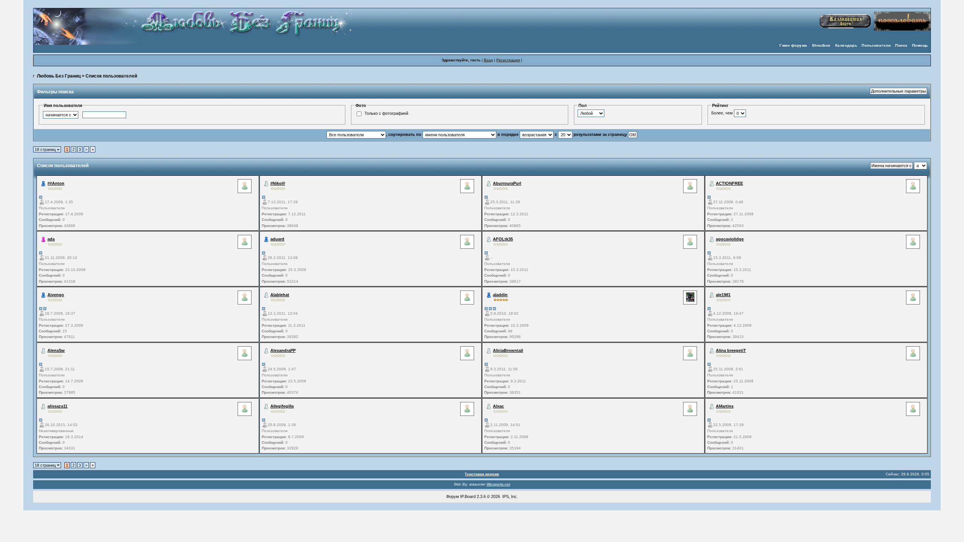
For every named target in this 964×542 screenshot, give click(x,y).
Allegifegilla (282, 406)
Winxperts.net (498, 484)
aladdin (500, 294)
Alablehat (279, 294)
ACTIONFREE (729, 183)
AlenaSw (56, 350)
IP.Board (468, 496)
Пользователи (876, 45)
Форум (452, 496)
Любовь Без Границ (59, 76)
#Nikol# (277, 183)
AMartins (725, 406)
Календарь (846, 45)
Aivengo (55, 294)
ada (51, 239)
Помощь (920, 45)
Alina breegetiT (731, 350)
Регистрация (508, 60)
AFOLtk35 (503, 239)
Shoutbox (821, 45)
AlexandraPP (283, 350)
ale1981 (723, 294)
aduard (277, 239)
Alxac (498, 406)
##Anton (55, 183)
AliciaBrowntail (508, 350)
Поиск (901, 45)
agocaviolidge (730, 239)
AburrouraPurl (507, 183)
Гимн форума (793, 45)
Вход (488, 60)
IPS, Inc (509, 496)
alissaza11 (57, 406)
